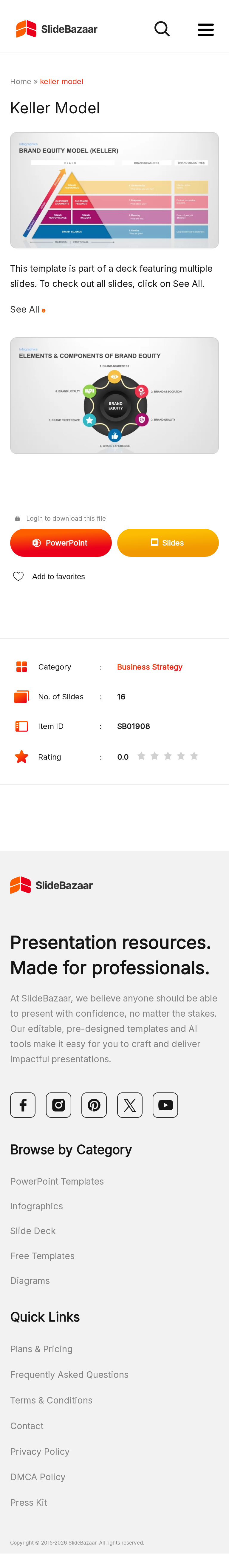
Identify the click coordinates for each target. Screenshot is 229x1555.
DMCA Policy (38, 1476)
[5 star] (194, 757)
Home (20, 81)
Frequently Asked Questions (69, 1374)
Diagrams (30, 1280)
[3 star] (168, 757)
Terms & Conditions (51, 1400)
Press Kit (28, 1502)
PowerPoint (66, 542)
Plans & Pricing (41, 1349)
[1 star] (141, 757)
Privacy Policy (40, 1451)
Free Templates (42, 1256)
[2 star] (154, 757)
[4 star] (181, 757)
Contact (27, 1425)
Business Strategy (149, 666)
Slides (173, 542)
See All (26, 309)
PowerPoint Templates (57, 1181)
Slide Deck (33, 1230)
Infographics (36, 1206)
